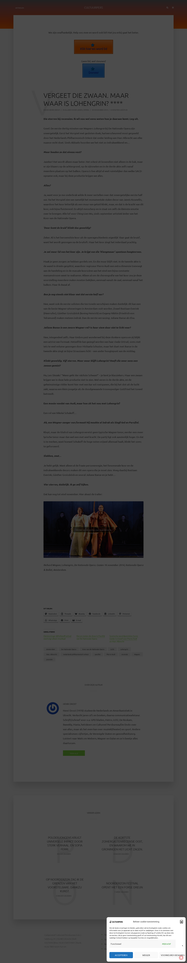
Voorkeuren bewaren (172, 955)
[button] (181, 921)
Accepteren (121, 955)
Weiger (146, 955)
